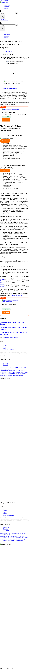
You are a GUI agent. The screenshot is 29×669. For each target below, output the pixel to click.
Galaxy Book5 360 (2, 286)
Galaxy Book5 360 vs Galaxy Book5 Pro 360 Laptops (14, 372)
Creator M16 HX (2, 281)
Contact (5, 345)
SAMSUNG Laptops (14, 337)
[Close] (2, 16)
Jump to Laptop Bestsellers (10, 88)
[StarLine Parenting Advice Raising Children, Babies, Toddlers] (4, 2)
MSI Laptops (6, 337)
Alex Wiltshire (8, 51)
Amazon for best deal (16, 295)
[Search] (1, 11)
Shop (4, 346)
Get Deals (6, 120)
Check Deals (5, 141)
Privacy (5, 348)
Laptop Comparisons (8, 53)
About (4, 344)
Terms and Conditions (8, 349)
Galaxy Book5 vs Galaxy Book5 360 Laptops (11, 375)
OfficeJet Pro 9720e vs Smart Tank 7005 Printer (12, 370)
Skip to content (4, 0)
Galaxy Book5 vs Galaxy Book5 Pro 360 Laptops (13, 373)
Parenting (6, 8)
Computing (6, 6)
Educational (7, 5)
